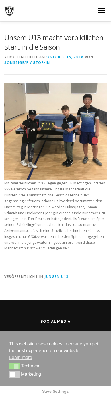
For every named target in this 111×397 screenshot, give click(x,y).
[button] (14, 366)
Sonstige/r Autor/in (27, 62)
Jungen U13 (57, 276)
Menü (101, 10)
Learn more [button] (20, 357)
